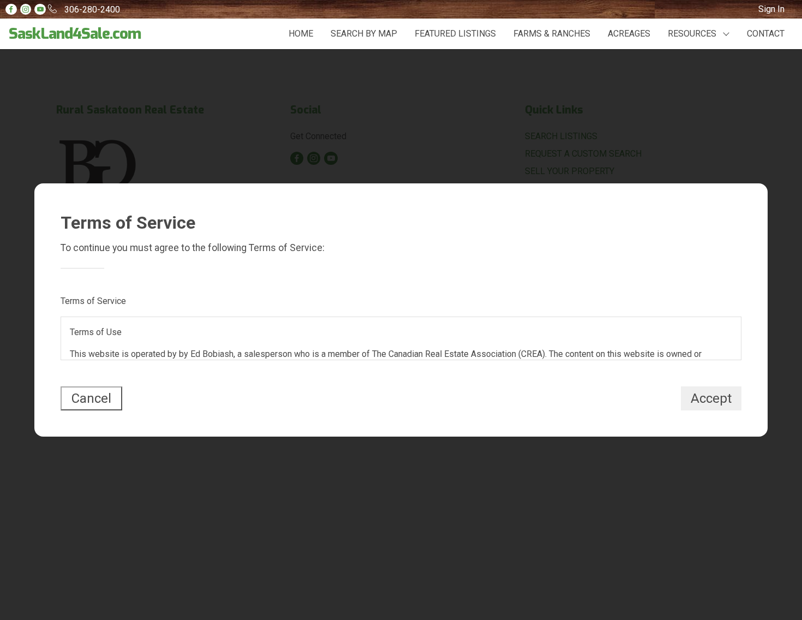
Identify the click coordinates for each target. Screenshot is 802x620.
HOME (301, 33)
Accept (711, 398)
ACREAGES (629, 33)
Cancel (91, 398)
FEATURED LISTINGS (455, 33)
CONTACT (766, 33)
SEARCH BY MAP (364, 33)
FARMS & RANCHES (551, 33)
